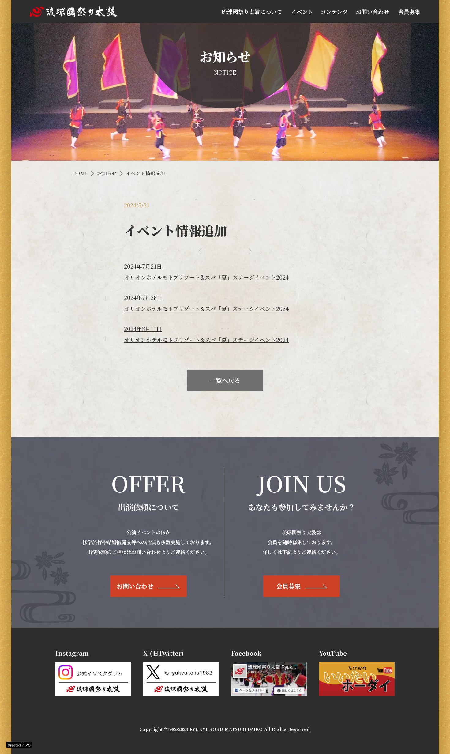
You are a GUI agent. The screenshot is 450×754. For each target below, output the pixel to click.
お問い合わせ (372, 12)
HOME (80, 173)
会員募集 (409, 12)
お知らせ (107, 173)
